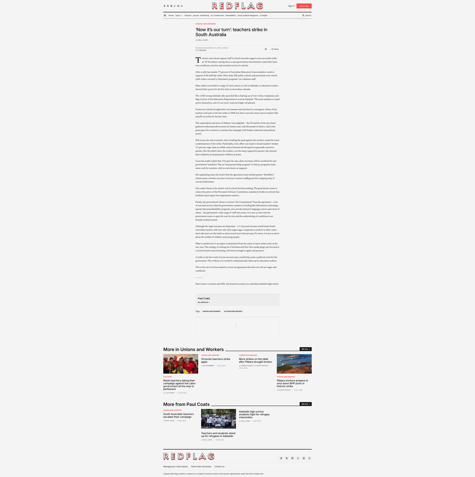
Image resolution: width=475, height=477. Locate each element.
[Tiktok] (175, 6)
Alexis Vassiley (262, 365)
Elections (167, 377)
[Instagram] (171, 6)
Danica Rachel (247, 365)
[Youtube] (178, 6)
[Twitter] (168, 6)
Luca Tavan (169, 393)
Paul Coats (203, 40)
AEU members (208, 365)
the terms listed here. (255, 474)
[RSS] (182, 6)
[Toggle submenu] (182, 15)
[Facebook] (164, 6)
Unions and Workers (205, 24)
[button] (178, 15)
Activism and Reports (233, 311)
